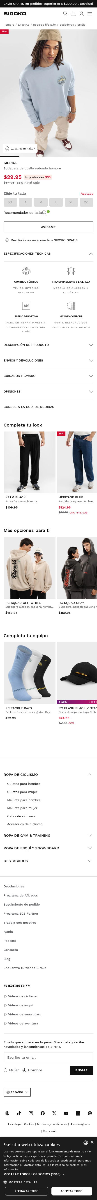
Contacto (11, 950)
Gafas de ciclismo (21, 816)
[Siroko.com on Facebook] (42, 1113)
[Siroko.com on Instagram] (31, 1113)
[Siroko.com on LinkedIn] (78, 1113)
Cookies (29, 1124)
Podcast (10, 940)
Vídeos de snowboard (25, 1014)
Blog (7, 959)
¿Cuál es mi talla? (23, 148)
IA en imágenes (80, 1124)
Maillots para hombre (23, 800)
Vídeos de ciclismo (22, 996)
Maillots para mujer (22, 808)
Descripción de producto (26, 345)
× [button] (92, 1142)
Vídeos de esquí (20, 1005)
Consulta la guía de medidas (29, 407)
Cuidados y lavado (19, 376)
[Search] (65, 13)
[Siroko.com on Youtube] (66, 1113)
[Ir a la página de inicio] (15, 13)
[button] (48, 1174)
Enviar (81, 1070)
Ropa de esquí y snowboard (31, 848)
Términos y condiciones (52, 1124)
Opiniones (12, 391)
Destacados (16, 861)
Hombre (35, 1070)
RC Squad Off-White (23, 603)
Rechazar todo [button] (26, 1191)
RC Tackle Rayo (18, 708)
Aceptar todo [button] (72, 1191)
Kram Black (15, 497)
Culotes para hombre (23, 784)
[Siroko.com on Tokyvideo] (89, 1113)
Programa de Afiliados (21, 895)
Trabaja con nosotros (20, 922)
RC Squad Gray (71, 603)
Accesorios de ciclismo (24, 824)
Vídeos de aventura (23, 1023)
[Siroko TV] (7, 1113)
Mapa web (50, 1131)
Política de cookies (67, 1165)
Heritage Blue (71, 497)
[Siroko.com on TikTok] (19, 1113)
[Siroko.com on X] (54, 1113)
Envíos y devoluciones (23, 360)
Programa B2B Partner (21, 913)
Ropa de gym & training (27, 835)
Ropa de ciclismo (21, 774)
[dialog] (48, 1168)
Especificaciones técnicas (27, 253)
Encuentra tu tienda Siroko (25, 968)
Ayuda (8, 931)
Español (17, 1092)
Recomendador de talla (23, 213)
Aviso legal (15, 1124)
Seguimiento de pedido (22, 904)
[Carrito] (73, 14)
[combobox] (85, 1142)
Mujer (14, 1070)
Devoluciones (14, 886)
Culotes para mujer (22, 792)
